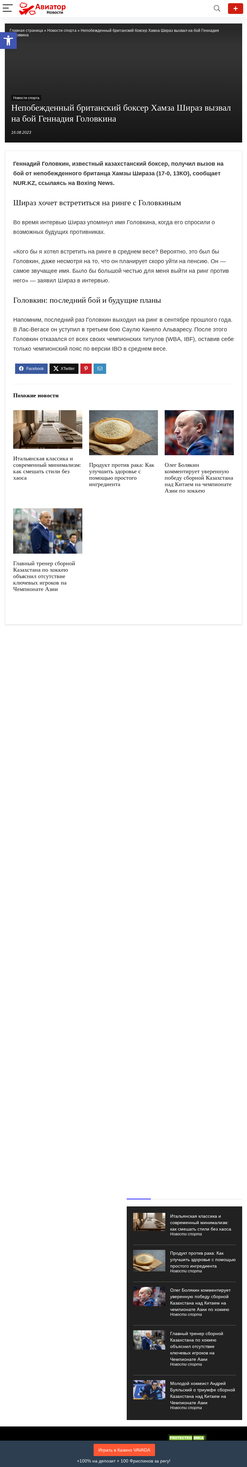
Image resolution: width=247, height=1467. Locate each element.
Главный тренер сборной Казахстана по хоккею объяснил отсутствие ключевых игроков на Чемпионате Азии (44, 576)
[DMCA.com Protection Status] (187, 1437)
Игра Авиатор (235, 8)
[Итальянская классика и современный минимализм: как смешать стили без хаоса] (47, 414)
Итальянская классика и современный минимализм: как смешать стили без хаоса (47, 468)
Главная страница (26, 30)
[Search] (217, 8)
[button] (8, 40)
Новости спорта (62, 30)
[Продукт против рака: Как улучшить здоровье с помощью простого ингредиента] (123, 414)
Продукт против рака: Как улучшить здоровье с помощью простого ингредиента (121, 474)
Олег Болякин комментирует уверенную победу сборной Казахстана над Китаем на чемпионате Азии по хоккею (199, 478)
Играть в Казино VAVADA (124, 1450)
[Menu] (7, 8)
